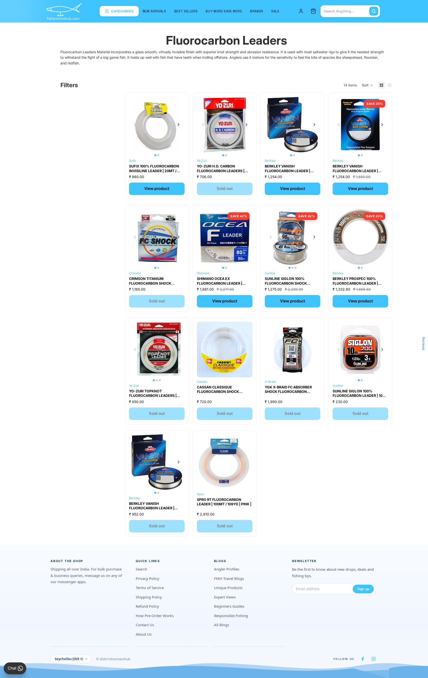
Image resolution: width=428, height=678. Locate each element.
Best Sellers (186, 11)
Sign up (363, 589)
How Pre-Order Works (155, 615)
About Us (144, 634)
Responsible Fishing (231, 615)
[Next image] (179, 125)
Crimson (135, 273)
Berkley (270, 161)
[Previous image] (135, 125)
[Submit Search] (373, 11)
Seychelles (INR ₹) (69, 659)
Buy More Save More (224, 11)
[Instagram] (373, 659)
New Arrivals (154, 11)
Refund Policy (147, 606)
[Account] (301, 11)
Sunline (270, 273)
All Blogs (221, 624)
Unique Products (228, 587)
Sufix (132, 161)
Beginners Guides (229, 606)
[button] (367, 85)
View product (156, 189)
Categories (122, 11)
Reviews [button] (424, 343)
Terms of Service (150, 587)
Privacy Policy (147, 578)
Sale (275, 11)
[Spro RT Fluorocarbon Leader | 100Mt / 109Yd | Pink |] (224, 462)
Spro (200, 494)
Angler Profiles (226, 569)
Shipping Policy (149, 597)
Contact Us (145, 624)
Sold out (225, 189)
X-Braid (270, 381)
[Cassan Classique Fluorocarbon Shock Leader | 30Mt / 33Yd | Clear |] (224, 349)
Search (141, 569)
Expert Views (225, 597)
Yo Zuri (202, 161)
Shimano (203, 273)
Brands (256, 11)
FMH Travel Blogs (229, 578)
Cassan (202, 381)
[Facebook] (363, 659)
